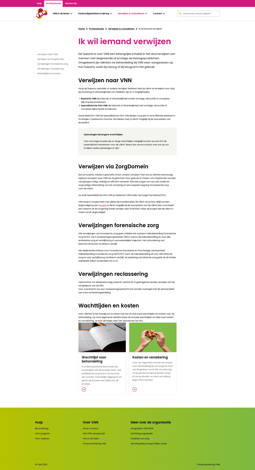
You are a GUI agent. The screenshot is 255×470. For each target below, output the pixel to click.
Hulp (39, 3)
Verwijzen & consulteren (131, 13)
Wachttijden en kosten (49, 73)
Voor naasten (42, 438)
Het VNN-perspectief (94, 433)
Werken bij (70, 3)
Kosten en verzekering (150, 357)
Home (81, 28)
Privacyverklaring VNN (94, 443)
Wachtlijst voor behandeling (94, 359)
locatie (102, 205)
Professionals (53, 3)
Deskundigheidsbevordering (93, 13)
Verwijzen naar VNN (47, 54)
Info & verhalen (91, 438)
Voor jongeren (42, 433)
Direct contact (90, 428)
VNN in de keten (61, 13)
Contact (157, 13)
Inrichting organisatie (142, 433)
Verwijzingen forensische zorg (52, 63)
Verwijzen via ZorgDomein (50, 59)
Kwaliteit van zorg (140, 438)
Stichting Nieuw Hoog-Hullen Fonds (149, 443)
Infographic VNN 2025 (142, 428)
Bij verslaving (41, 428)
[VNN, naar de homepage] (41, 13)
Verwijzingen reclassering (50, 68)
